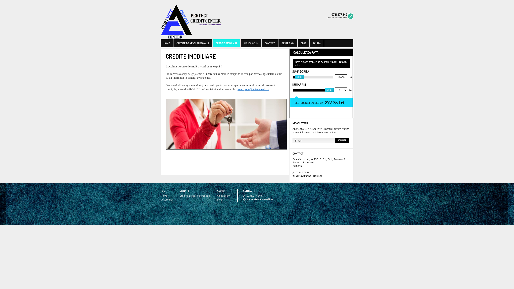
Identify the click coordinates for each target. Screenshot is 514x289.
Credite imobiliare (226, 43)
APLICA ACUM (251, 43)
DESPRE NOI (287, 43)
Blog (219, 199)
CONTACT (270, 43)
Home (164, 195)
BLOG (303, 43)
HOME (167, 43)
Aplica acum (223, 195)
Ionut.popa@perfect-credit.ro (253, 89)
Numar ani (299, 84)
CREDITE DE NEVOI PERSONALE (192, 43)
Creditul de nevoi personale (195, 195)
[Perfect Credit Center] (191, 22)
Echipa (317, 43)
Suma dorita (300, 71)
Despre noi (167, 199)
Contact (298, 153)
